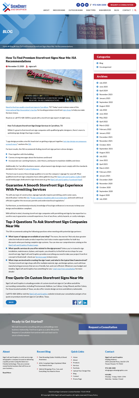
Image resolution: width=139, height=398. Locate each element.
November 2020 (105, 183)
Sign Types (90, 10)
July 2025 (103, 83)
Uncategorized (105, 67)
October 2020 (105, 187)
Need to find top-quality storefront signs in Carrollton (27, 107)
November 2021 (105, 141)
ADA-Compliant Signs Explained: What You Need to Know (52, 364)
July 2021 (103, 156)
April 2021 (103, 164)
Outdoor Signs (76, 10)
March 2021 (104, 168)
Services (76, 365)
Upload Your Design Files (82, 371)
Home (5, 46)
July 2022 (103, 110)
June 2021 (103, 160)
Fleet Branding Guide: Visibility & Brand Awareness (53, 358)
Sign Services (105, 10)
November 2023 (105, 94)
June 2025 (103, 87)
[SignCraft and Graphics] (15, 4)
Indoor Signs (59, 10)
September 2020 (106, 191)
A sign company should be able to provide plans (49, 198)
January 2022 (104, 133)
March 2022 (104, 125)
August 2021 (104, 152)
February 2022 (105, 129)
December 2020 (105, 180)
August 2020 (104, 195)
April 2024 (103, 90)
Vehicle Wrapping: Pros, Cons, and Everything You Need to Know (51, 370)
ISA (29, 144)
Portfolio (76, 368)
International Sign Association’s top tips (21, 110)
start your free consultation (64, 269)
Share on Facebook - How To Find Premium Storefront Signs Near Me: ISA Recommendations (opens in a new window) (75, 302)
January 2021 (104, 176)
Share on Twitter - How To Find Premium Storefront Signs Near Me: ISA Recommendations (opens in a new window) (80, 302)
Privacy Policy (92, 395)
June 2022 (103, 114)
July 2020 (103, 199)
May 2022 (103, 118)
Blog (116, 10)
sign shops (67, 110)
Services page (41, 257)
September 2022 (106, 102)
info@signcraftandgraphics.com (116, 370)
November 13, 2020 (16, 66)
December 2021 (105, 137)
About (46, 10)
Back (11, 302)
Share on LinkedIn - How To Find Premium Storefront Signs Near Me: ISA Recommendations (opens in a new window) (85, 302)
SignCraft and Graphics (38, 294)
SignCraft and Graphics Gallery (69, 177)
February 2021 (105, 172)
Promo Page (77, 379)
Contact (127, 10)
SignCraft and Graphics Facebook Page (65, 179)
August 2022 (104, 106)
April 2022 (103, 121)
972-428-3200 (99, 5)
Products (76, 363)
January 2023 (104, 98)
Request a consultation (122, 5)
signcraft (32, 66)
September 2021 (106, 149)
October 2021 (105, 145)
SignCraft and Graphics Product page (23, 245)
